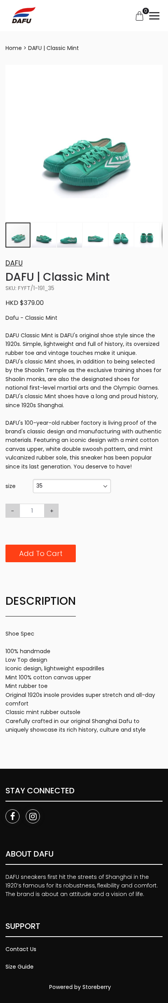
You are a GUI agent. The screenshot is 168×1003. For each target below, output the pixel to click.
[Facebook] (12, 816)
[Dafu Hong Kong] (22, 15)
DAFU (14, 263)
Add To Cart (41, 553)
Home (13, 48)
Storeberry (96, 987)
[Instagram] (33, 816)
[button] (155, 72)
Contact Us (20, 949)
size (10, 486)
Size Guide (19, 967)
